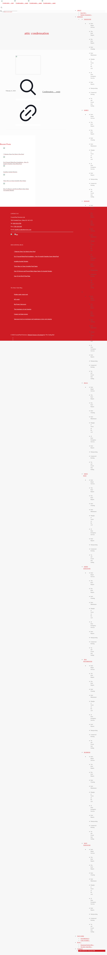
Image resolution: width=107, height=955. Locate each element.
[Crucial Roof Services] (28, 3)
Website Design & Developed (36, 335)
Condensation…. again (51, 91)
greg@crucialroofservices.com (22, 229)
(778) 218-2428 (17, 226)
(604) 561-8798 (17, 223)
